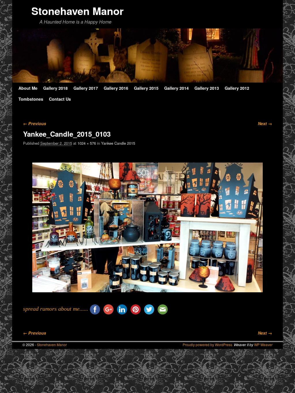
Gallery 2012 (237, 88)
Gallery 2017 (85, 88)
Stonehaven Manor (77, 10)
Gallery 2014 (176, 88)
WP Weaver (263, 344)
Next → (265, 123)
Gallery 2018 (55, 88)
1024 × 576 (86, 143)
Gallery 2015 (146, 88)
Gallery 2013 (206, 88)
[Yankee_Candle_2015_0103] (147, 227)
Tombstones (30, 99)
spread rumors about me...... (55, 309)
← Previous (34, 123)
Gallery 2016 (116, 88)
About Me (27, 88)
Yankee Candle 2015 (118, 143)
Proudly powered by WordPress (207, 344)
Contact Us (60, 99)
